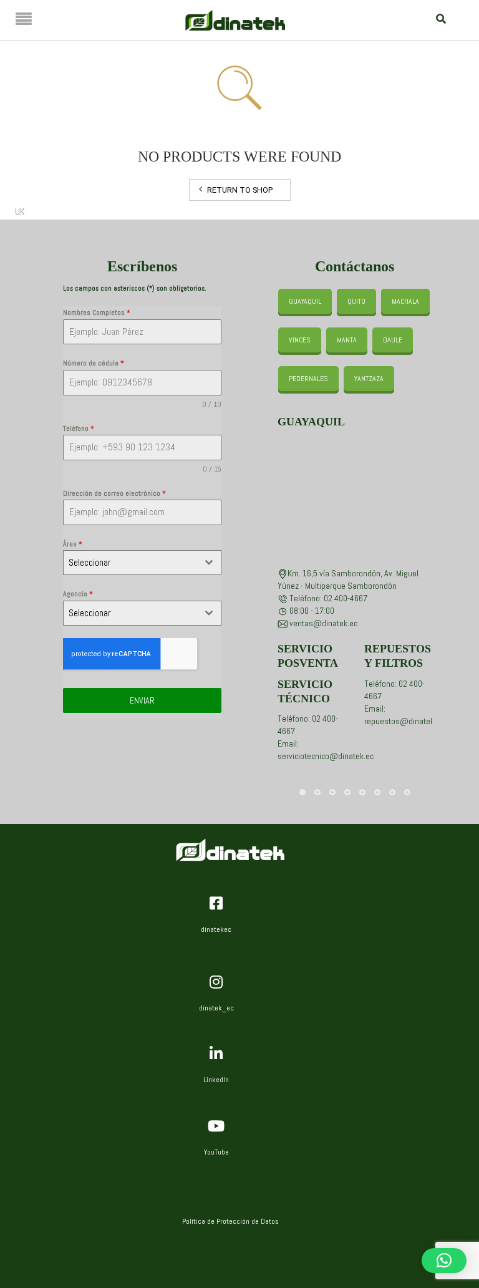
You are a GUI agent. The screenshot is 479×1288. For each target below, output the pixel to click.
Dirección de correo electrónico (114, 493)
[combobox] (142, 562)
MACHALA (405, 301)
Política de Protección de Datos (230, 1221)
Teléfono (78, 428)
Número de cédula (93, 363)
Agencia (78, 594)
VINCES (300, 340)
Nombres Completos (96, 312)
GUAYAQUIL (305, 301)
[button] (444, 1260)
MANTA (347, 340)
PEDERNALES (308, 379)
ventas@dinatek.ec (323, 623)
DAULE (392, 340)
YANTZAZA (369, 379)
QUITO (356, 301)
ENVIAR (142, 700)
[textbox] (130, 562)
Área (72, 544)
